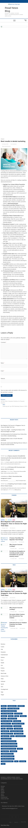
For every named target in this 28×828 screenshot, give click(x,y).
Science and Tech (5, 798)
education (4, 716)
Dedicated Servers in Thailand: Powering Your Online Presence (18, 624)
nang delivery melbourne (18, 723)
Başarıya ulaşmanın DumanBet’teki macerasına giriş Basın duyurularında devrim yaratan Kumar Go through (13, 458)
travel (3, 764)
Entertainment (4, 654)
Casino (2, 646)
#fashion (4, 706)
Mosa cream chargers (6, 721)
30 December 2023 (13, 628)
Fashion (3, 657)
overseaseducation (20, 736)
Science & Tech (4, 676)
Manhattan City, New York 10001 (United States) (13, 806)
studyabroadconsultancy (7, 753)
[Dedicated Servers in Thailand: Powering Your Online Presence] (4, 627)
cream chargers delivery (7, 713)
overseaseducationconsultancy (8, 741)
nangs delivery (5, 731)
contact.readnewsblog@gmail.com (10, 808)
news (12, 736)
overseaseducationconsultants (8, 748)
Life (6, 519)
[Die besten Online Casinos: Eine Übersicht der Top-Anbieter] (4, 616)
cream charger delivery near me (9, 711)
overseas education (6, 738)
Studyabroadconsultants (7, 761)
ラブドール (3, 456)
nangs (3, 728)
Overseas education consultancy (9, 743)
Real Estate (3, 673)
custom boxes (18, 713)
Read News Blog (11, 9)
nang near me (17, 726)
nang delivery (17, 721)
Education (3, 652)
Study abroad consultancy (7, 756)
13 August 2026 (4, 597)
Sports (2, 684)
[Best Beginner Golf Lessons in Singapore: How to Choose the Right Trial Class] (14, 508)
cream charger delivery (13, 708)
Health (2, 138)
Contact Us (16, 822)
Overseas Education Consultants (9, 746)
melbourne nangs (12, 718)
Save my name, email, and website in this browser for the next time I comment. (14, 391)
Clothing (3, 708)
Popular (10, 519)
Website (3, 378)
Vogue (2, 694)
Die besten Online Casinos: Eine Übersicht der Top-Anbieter (17, 616)
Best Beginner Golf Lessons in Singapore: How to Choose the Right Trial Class (14, 523)
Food (2, 660)
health (16, 716)
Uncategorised (4, 689)
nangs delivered (18, 728)
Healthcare (23, 716)
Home (10, 822)
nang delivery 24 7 (6, 723)
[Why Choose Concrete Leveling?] (4, 546)
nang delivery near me (6, 726)
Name (2, 363)
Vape (2, 692)
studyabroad (13, 751)
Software (3, 681)
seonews (20, 748)
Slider (13, 519)
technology (22, 761)
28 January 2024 (13, 548)
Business (3, 519)
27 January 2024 (13, 558)
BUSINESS (21, 706)
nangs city (9, 728)
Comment (3, 342)
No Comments (13, 144)
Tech (2, 686)
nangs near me (5, 736)
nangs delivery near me (7, 733)
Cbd (2, 649)
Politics (2, 668)
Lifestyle (4, 718)
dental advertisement (6, 146)
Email (2, 371)
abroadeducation (12, 706)
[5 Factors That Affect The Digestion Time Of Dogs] (4, 539)
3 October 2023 (4, 144)
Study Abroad (5, 751)
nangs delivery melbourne (16, 731)
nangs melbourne (18, 733)
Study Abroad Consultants (7, 758)
